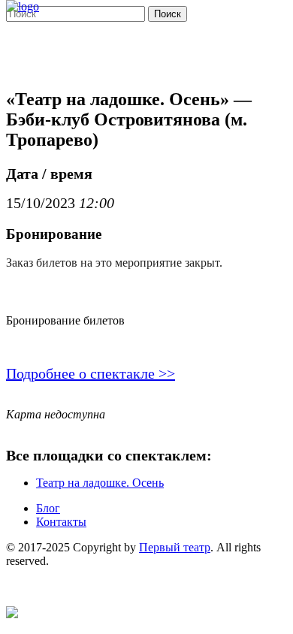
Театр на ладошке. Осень (100, 482)
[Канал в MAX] (12, 614)
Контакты (61, 521)
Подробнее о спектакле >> (90, 373)
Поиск (167, 14)
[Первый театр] (22, 6)
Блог (48, 508)
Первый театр (174, 547)
